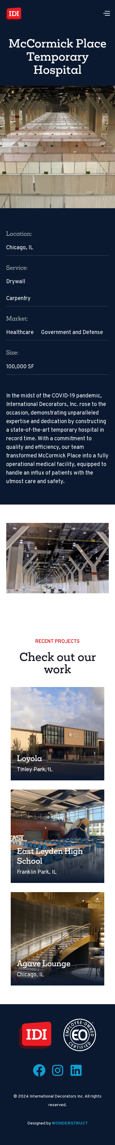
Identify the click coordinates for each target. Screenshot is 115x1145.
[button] (106, 13)
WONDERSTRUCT (70, 1123)
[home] (13, 13)
